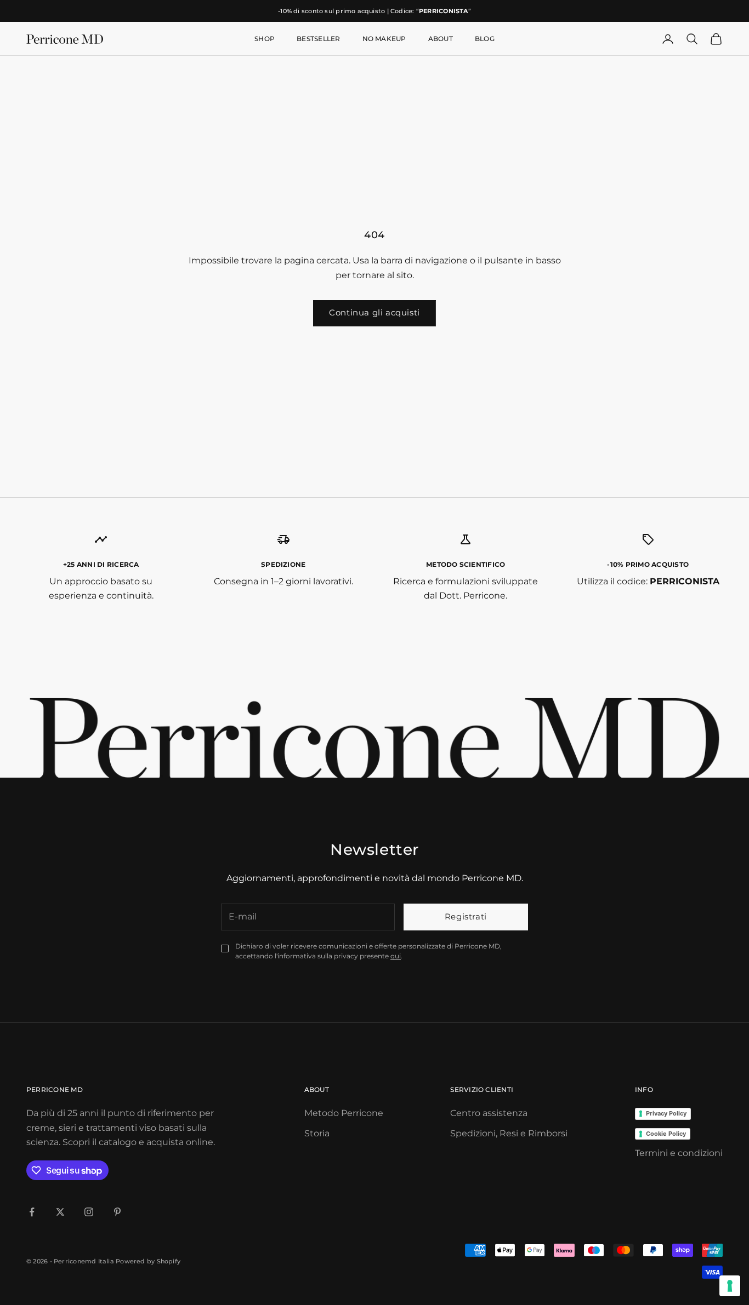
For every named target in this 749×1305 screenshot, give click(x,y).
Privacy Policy (666, 1113)
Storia (317, 1133)
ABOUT (440, 39)
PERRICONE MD (54, 1089)
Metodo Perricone (343, 1113)
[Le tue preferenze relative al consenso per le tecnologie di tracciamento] (729, 1285)
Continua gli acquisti (374, 312)
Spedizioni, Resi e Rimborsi (509, 1133)
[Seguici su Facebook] (31, 1211)
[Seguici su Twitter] (60, 1211)
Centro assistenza (488, 1113)
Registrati (466, 916)
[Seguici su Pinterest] (117, 1211)
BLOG (485, 39)
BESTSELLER (318, 39)
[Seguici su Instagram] (88, 1211)
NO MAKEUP (384, 39)
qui (395, 956)
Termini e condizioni (679, 1153)
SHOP (264, 39)
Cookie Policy (666, 1133)
